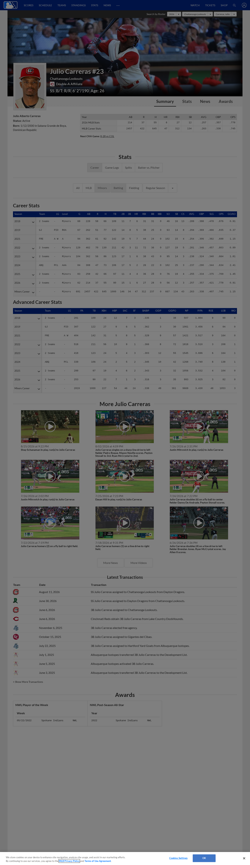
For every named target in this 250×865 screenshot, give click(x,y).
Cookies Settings (178, 858)
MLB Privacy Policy (69, 861)
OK (204, 858)
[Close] (244, 858)
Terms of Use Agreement (98, 861)
